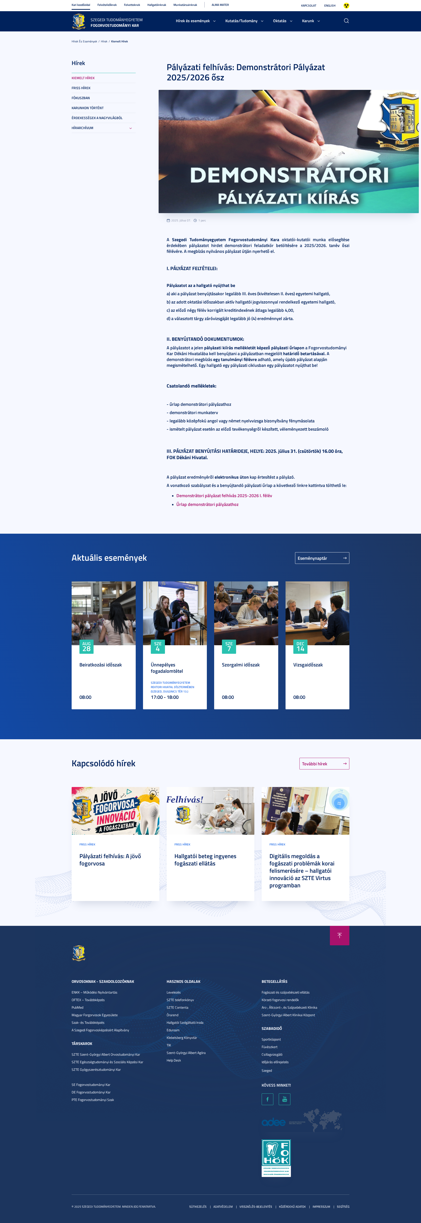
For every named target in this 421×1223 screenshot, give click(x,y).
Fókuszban (81, 97)
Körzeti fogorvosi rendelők (280, 999)
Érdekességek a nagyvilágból (97, 117)
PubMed (77, 1007)
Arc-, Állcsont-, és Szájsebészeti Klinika (289, 1007)
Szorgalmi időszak (241, 664)
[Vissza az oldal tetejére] (339, 935)
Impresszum (321, 1206)
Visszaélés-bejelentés (255, 1206)
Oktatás (280, 20)
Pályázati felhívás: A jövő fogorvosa (110, 859)
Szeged (267, 1070)
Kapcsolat (308, 5)
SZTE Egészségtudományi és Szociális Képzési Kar (107, 1062)
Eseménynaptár (312, 558)
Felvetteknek (132, 5)
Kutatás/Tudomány (241, 20)
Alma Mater (220, 5)
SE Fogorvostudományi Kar (91, 1084)
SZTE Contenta (177, 1007)
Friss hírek (81, 87)
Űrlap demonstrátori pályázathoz (207, 504)
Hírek (104, 41)
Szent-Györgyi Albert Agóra (186, 1052)
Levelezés (174, 992)
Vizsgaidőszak (308, 664)
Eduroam (173, 1030)
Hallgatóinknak (156, 5)
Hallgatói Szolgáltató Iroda (185, 1022)
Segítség (343, 1206)
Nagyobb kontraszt (346, 6)
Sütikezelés (198, 1206)
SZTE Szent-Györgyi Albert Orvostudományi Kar (106, 1054)
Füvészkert (269, 1046)
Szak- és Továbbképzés (88, 1022)
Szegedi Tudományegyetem (117, 19)
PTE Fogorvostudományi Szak (93, 1099)
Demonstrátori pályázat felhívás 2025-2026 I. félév (224, 495)
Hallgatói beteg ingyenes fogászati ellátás (205, 859)
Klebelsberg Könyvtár (182, 1037)
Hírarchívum (82, 127)
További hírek (314, 763)
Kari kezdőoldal (81, 5)
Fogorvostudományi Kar (115, 25)
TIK (169, 1045)
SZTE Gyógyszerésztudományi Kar (96, 1069)
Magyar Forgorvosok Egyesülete (95, 1015)
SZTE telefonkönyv (180, 999)
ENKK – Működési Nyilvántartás (94, 992)
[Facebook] (267, 1099)
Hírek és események (193, 20)
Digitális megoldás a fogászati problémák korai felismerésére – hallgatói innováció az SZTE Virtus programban (302, 870)
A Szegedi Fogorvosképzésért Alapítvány (100, 1030)
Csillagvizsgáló (272, 1054)
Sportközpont (271, 1039)
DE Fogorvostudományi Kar (91, 1092)
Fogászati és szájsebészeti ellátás (286, 992)
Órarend (172, 1015)
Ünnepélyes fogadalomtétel (167, 667)
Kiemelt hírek (119, 41)
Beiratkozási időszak (100, 664)
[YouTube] (284, 1099)
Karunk (308, 20)
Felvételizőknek (107, 5)
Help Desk (174, 1060)
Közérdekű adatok (292, 1206)
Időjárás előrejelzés (275, 1062)
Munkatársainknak (185, 5)
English (329, 5)
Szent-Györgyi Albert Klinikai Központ (288, 1015)
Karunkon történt (88, 107)
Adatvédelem (223, 1206)
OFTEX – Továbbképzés (88, 999)
